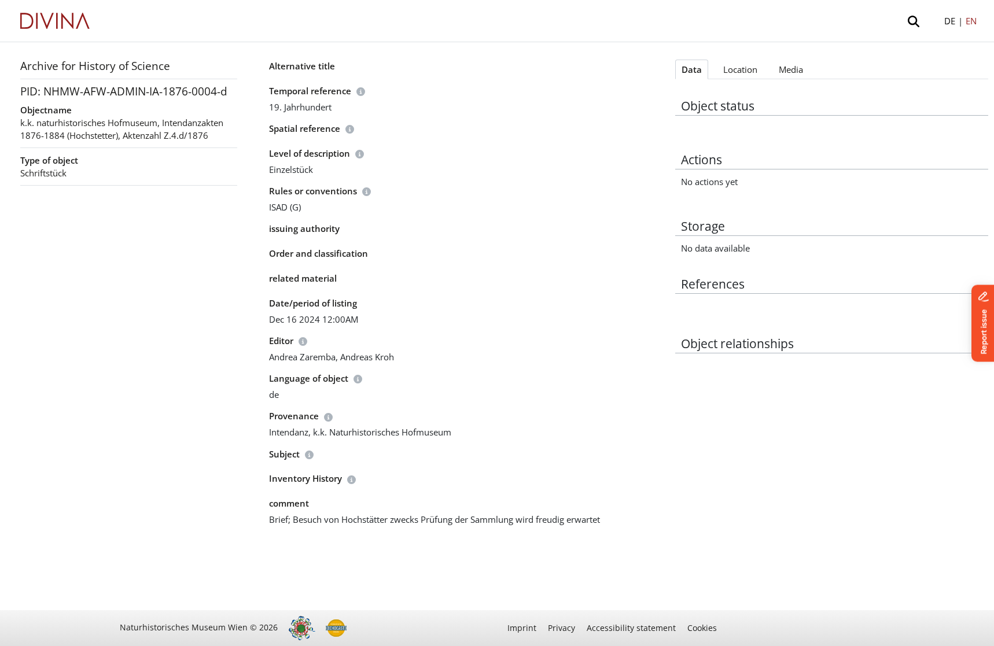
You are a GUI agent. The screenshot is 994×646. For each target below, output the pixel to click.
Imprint (521, 627)
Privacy (561, 627)
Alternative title (302, 66)
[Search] (915, 21)
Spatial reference (304, 128)
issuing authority (304, 228)
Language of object (308, 378)
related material (303, 278)
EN (971, 21)
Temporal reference (310, 91)
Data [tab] (692, 69)
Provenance (294, 416)
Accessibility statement (631, 627)
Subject (284, 454)
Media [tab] (791, 69)
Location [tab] (740, 69)
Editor (281, 340)
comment (289, 503)
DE (949, 21)
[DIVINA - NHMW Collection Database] (55, 21)
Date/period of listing (313, 303)
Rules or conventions (313, 191)
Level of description (309, 153)
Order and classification (318, 253)
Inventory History (305, 478)
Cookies (702, 627)
